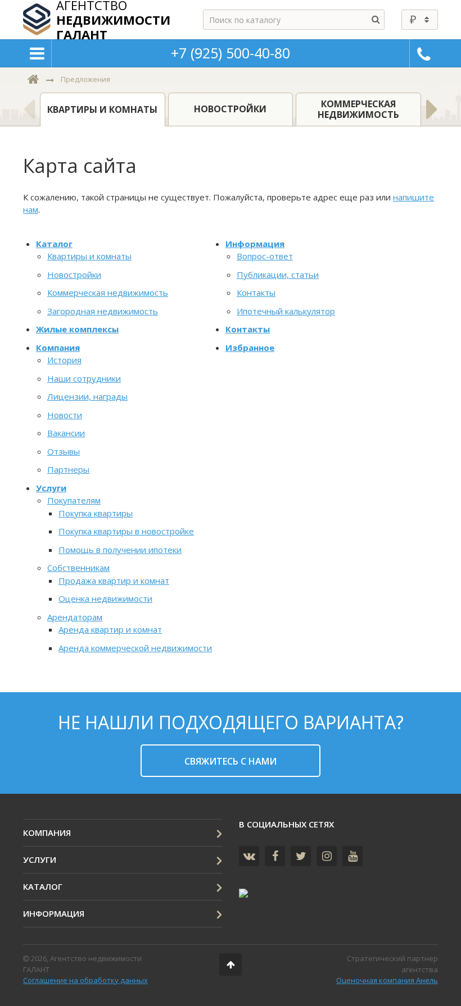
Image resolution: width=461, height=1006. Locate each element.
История (64, 359)
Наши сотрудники (84, 378)
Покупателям (74, 500)
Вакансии (66, 432)
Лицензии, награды (87, 396)
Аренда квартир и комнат (110, 629)
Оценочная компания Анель (387, 980)
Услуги (51, 487)
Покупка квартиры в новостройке (126, 531)
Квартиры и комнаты (89, 256)
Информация (254, 243)
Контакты (256, 292)
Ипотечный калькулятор (286, 311)
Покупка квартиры (95, 513)
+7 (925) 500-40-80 (230, 52)
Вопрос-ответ (265, 256)
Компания (58, 347)
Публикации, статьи (278, 274)
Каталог (54, 243)
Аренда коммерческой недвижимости (135, 647)
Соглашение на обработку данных (85, 980)
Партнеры (68, 469)
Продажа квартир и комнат (113, 580)
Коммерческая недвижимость (107, 292)
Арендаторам (74, 617)
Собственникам (78, 567)
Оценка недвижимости (105, 598)
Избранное (249, 347)
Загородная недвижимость (102, 311)
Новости (64, 414)
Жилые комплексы (77, 329)
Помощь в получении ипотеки (120, 549)
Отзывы (63, 451)
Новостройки (74, 274)
